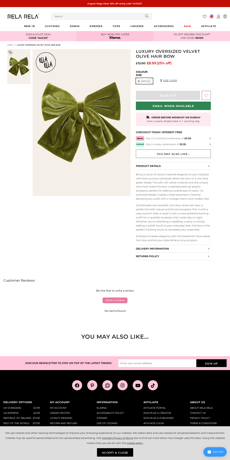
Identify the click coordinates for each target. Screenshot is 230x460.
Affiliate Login (153, 423)
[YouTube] (138, 385)
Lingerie (137, 26)
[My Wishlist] (204, 16)
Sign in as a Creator (157, 412)
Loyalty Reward (61, 418)
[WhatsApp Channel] (107, 385)
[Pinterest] (92, 385)
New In (29, 26)
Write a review (115, 300)
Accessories (164, 26)
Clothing (52, 26)
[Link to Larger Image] (81, 123)
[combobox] (101, 16)
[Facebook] (77, 385)
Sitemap (102, 418)
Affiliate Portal (154, 407)
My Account (58, 407)
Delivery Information (152, 248)
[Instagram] (123, 385)
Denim (74, 26)
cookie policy (135, 443)
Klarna (102, 407)
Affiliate (208, 26)
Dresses (96, 26)
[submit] (147, 16)
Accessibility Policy (110, 412)
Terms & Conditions (203, 423)
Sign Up (211, 363)
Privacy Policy (200, 418)
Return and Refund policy (63, 425)
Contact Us (198, 412)
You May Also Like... (173, 154)
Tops (116, 26)
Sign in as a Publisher (158, 418)
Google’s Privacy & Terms (117, 438)
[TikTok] (153, 385)
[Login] (218, 16)
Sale (187, 26)
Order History (60, 412)
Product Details (148, 166)
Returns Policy (147, 256)
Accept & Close (115, 452)
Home (10, 45)
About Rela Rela (201, 407)
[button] (225, 16)
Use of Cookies (107, 423)
